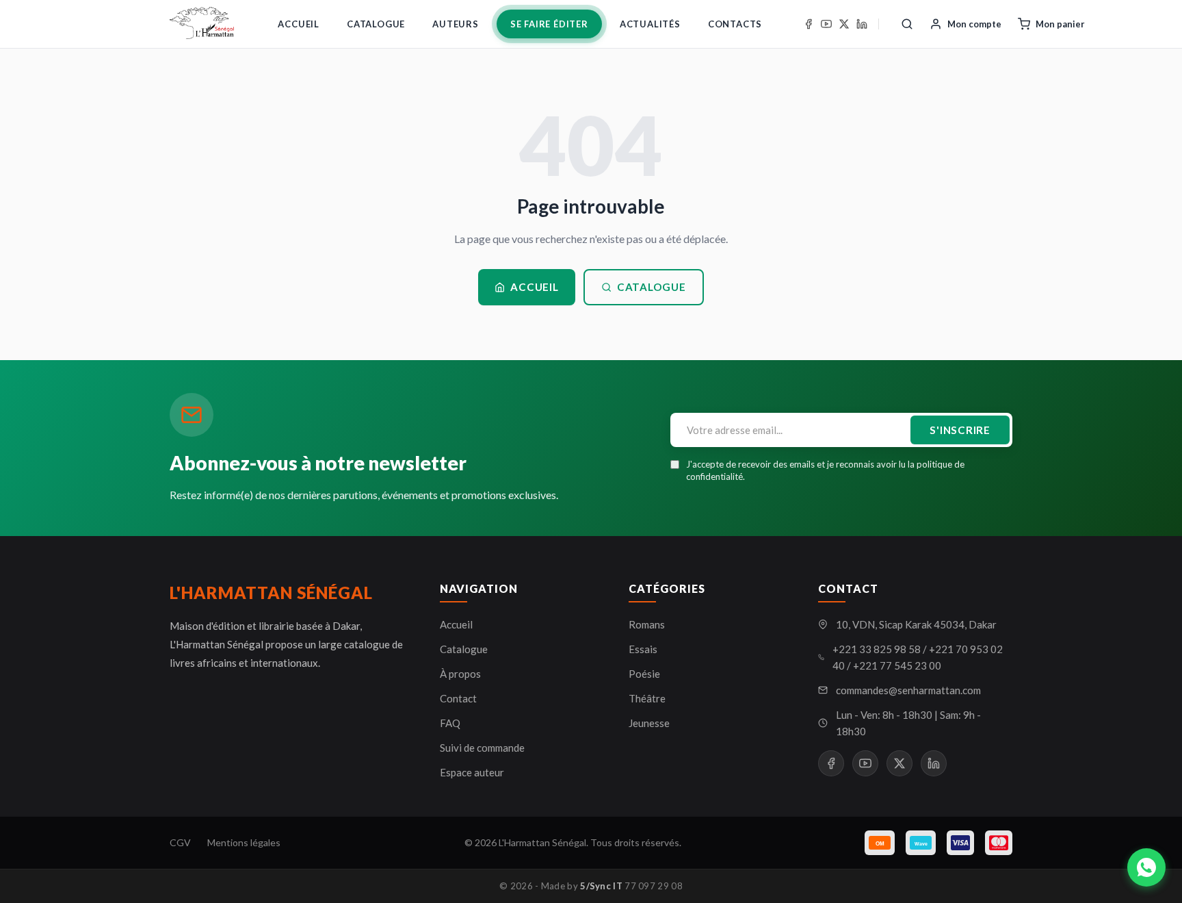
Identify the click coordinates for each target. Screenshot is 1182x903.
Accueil (298, 23)
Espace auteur (472, 772)
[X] (844, 23)
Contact (458, 698)
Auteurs (455, 23)
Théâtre (647, 698)
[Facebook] (808, 23)
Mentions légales (243, 842)
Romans (647, 624)
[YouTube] (826, 23)
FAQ (450, 723)
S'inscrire (960, 430)
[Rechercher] (907, 24)
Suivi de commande (482, 747)
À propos (460, 673)
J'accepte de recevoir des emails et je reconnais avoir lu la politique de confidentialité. (825, 470)
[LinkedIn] (861, 23)
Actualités (650, 23)
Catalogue (376, 23)
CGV (180, 842)
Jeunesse (649, 723)
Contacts (735, 23)
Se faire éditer (549, 23)
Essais (643, 649)
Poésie (644, 673)
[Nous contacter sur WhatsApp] (1146, 867)
